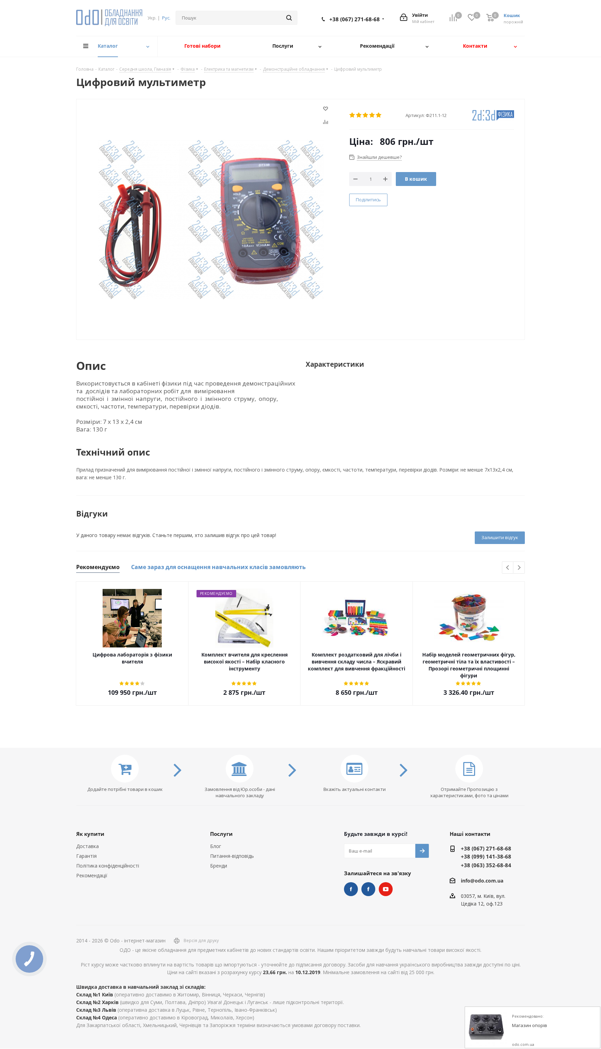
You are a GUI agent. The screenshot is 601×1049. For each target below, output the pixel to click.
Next (519, 568)
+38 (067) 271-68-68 (354, 19)
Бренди (218, 865)
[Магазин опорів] (486, 1028)
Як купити (90, 833)
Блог (215, 846)
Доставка (87, 846)
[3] (365, 115)
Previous (508, 568)
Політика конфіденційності (107, 865)
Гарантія (86, 856)
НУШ (368, 889)
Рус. (166, 18)
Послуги (221, 833)
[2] (359, 115)
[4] (372, 115)
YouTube (386, 889)
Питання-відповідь (232, 856)
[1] (352, 115)
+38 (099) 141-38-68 (486, 856)
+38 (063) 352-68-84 (486, 865)
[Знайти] (289, 18)
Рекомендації (91, 875)
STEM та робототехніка (351, 889)
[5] (379, 115)
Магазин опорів (529, 1025)
